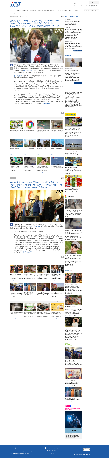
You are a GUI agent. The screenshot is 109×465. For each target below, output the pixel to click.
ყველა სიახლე (77, 50)
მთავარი (12, 10)
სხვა (12, 13)
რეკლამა (34, 448)
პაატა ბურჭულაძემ (34, 226)
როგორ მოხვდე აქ (58, 117)
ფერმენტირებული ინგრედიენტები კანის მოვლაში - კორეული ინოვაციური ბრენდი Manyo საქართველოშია (56, 315)
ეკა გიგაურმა (27, 70)
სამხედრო (64, 10)
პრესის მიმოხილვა (71, 87)
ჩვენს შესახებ (20, 448)
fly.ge (11, 154)
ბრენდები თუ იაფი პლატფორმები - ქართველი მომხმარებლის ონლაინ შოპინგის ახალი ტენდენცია (72, 383)
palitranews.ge (40, 297)
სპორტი (59, 10)
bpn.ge (11, 297)
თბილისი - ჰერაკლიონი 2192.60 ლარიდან (29, 149)
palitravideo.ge (13, 172)
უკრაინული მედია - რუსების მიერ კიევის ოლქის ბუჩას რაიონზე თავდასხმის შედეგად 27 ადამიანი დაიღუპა (73, 46)
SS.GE (12, 117)
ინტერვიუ (68, 56)
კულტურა (71, 10)
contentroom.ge (13, 318)
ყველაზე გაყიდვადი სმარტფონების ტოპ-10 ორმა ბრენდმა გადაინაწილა (29, 294)
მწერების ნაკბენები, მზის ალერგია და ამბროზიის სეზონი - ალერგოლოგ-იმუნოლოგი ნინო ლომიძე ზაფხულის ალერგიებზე (30, 315)
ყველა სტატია (77, 82)
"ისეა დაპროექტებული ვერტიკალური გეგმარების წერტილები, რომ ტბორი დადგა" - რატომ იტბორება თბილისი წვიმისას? (73, 170)
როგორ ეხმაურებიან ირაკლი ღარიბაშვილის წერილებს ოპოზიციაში (43, 293)
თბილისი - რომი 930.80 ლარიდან (56, 149)
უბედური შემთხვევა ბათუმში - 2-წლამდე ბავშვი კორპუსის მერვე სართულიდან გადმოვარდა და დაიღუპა (16, 169)
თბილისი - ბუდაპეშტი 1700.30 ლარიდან (42, 149)
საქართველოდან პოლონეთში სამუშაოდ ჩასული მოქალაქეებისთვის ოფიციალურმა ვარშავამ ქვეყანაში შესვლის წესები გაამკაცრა (57, 296)
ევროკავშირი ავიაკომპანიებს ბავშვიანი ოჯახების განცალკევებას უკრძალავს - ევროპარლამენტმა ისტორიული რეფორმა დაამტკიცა (16, 296)
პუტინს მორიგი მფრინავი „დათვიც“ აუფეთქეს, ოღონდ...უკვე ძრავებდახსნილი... (73, 153)
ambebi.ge (12, 280)
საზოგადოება (33, 10)
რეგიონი (46, 10)
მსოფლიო (40, 10)
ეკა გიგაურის (18, 76)
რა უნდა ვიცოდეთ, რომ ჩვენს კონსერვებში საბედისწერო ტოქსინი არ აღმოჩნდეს (73, 190)
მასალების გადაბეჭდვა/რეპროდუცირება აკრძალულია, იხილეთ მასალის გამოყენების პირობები (23, 452)
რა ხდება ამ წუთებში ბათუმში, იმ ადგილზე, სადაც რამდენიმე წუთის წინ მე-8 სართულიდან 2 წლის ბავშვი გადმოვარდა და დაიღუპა (73, 213)
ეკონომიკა (52, 10)
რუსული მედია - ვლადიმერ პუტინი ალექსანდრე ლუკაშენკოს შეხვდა (72, 23)
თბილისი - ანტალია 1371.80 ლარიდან (14, 149)
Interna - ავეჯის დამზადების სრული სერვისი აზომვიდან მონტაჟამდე (16, 313)
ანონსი (76, 10)
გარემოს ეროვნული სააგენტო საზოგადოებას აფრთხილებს (57, 168)
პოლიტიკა (18, 10)
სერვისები (28, 448)
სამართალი (25, 10)
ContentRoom (60, 301)
